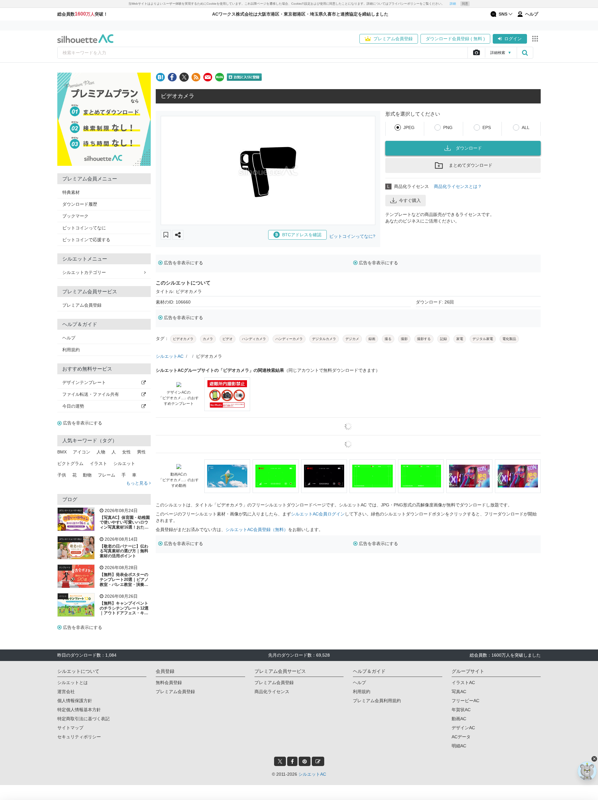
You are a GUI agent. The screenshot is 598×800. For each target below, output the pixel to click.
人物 (101, 451)
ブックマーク (75, 215)
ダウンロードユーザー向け (70, 510)
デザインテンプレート (84, 382)
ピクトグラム (70, 463)
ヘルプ (68, 337)
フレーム (106, 474)
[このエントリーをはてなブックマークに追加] (160, 77)
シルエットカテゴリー (84, 272)
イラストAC (463, 682)
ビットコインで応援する (86, 239)
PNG (448, 127)
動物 (87, 474)
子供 (61, 474)
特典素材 (71, 192)
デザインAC (463, 727)
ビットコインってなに (84, 227)
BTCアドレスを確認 (301, 234)
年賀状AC (461, 709)
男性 (141, 451)
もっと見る (137, 483)
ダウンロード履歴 (79, 204)
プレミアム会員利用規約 (377, 700)
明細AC (459, 745)
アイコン (81, 451)
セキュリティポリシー (79, 736)
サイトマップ (70, 727)
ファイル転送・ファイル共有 (90, 394)
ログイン (513, 38)
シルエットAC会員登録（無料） (256, 529)
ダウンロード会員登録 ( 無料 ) (455, 38)
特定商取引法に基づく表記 (83, 718)
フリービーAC (465, 700)
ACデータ (461, 736)
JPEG (409, 127)
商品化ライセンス (271, 691)
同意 (465, 3)
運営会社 (66, 691)
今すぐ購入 (410, 200)
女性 (126, 451)
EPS (486, 127)
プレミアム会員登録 (393, 38)
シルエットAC (169, 356)
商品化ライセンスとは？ (458, 186)
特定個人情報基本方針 (79, 709)
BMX (62, 451)
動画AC (459, 718)
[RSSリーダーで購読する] (196, 77)
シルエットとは (72, 682)
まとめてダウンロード (470, 165)
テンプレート (64, 567)
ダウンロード (469, 148)
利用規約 (71, 349)
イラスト (98, 463)
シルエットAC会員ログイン (318, 513)
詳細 (453, 3)
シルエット (124, 463)
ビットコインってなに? (352, 236)
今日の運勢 (73, 406)
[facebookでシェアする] (172, 77)
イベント (63, 596)
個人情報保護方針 (74, 700)
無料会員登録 (169, 682)
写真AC (459, 691)
